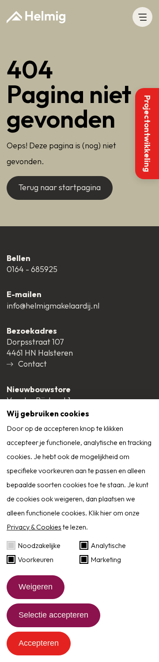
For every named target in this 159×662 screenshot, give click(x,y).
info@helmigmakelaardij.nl (53, 306)
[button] (142, 17)
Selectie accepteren (53, 615)
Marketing (106, 559)
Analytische (108, 545)
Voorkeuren (35, 559)
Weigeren (36, 586)
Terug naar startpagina (60, 187)
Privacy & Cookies (34, 526)
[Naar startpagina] (36, 17)
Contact (32, 364)
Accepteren (39, 643)
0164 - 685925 (32, 269)
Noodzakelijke (39, 545)
